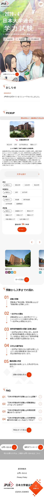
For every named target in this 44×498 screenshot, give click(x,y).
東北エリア (30, 211)
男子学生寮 (27, 199)
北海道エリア (19, 211)
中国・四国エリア (10, 219)
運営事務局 (22, 469)
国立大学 (17, 185)
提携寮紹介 (19, 203)
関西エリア (30, 215)
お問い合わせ (22, 473)
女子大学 (24, 192)
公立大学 (27, 185)
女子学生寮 (9, 203)
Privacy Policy (22, 477)
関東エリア (9, 215)
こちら (37, 453)
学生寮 (17, 199)
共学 (16, 192)
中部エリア (19, 215)
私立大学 (36, 185)
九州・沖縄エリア (24, 219)
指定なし (8, 185)
